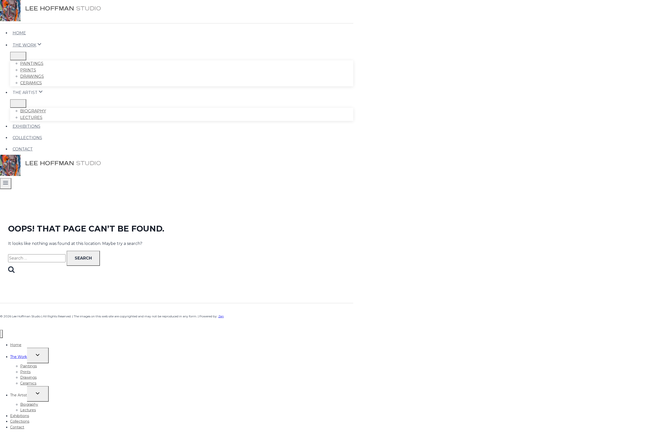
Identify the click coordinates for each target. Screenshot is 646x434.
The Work (18, 356)
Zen (221, 316)
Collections (27, 137)
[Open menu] (5, 183)
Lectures (31, 117)
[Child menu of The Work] (18, 56)
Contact (23, 149)
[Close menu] (1, 334)
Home (19, 33)
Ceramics (31, 83)
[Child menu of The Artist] (18, 103)
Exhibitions (26, 126)
